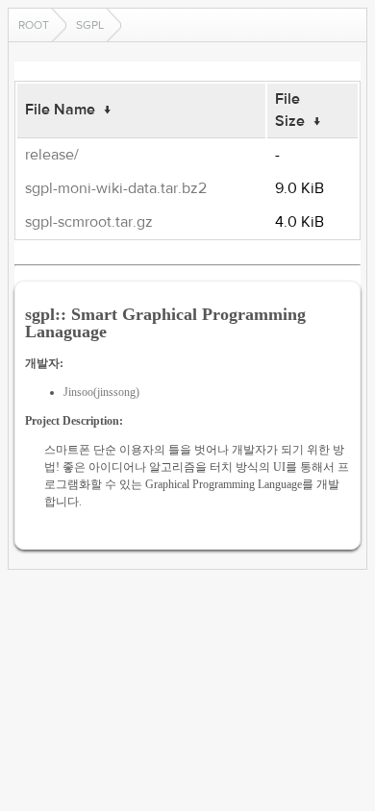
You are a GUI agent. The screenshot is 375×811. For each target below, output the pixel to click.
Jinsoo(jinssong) (101, 392)
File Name (60, 109)
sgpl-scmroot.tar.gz (89, 222)
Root (33, 25)
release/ (52, 154)
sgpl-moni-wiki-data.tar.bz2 (116, 188)
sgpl (90, 25)
